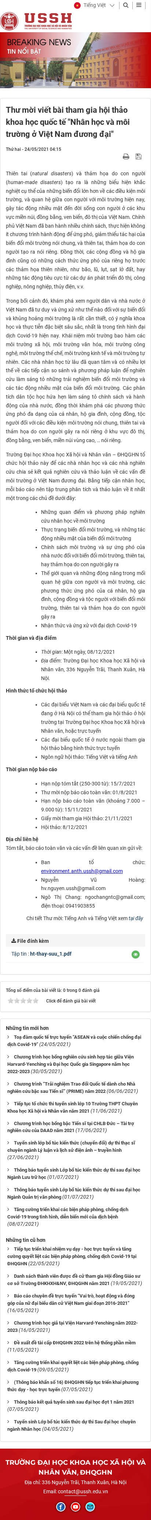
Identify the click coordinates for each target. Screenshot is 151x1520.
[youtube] (75, 1507)
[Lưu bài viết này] (139, 156)
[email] (90, 1507)
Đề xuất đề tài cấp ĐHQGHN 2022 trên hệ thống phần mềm (75, 1342)
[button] (90, 5)
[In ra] (127, 156)
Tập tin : (41, 954)
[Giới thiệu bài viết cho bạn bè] (117, 156)
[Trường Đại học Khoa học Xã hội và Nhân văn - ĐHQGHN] (9, 20)
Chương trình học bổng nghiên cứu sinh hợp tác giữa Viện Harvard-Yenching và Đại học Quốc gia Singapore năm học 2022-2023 (70, 1064)
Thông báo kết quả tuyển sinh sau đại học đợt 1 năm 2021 (74, 1402)
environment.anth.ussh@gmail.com (82, 871)
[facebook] (61, 1507)
